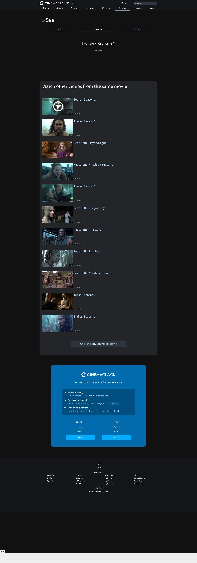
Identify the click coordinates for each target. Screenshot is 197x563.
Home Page (51, 475)
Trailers (123, 8)
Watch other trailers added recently (98, 344)
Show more (115, 403)
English (98, 464)
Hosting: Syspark (98, 488)
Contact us (137, 475)
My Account (109, 475)
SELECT (80, 437)
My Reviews (109, 484)
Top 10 (138, 8)
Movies (61, 8)
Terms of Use (138, 481)
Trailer (98, 29)
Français (98, 467)
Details (60, 29)
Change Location (139, 478)
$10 (117, 429)
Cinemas (76, 8)
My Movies (108, 478)
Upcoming (108, 8)
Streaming (91, 8)
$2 (80, 429)
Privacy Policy (138, 484)
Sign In (127, 3)
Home (47, 8)
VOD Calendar (81, 481)
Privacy (100, 473)
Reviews (136, 29)
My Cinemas (109, 481)
